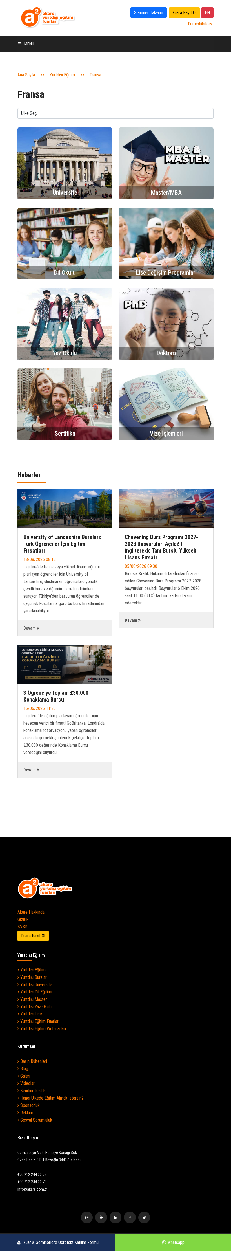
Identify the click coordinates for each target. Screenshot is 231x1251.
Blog (23, 1068)
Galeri (24, 1076)
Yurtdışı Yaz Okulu (35, 1006)
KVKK (22, 926)
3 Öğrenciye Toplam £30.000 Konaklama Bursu (55, 696)
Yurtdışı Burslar (33, 977)
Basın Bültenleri (33, 1061)
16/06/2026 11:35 (39, 708)
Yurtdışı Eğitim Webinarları (42, 1028)
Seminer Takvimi (148, 12)
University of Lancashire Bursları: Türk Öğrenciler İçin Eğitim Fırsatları (62, 544)
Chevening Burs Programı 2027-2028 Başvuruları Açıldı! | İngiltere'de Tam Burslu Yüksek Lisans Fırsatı (161, 547)
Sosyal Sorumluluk (35, 1120)
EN (207, 12)
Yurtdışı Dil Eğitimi (35, 992)
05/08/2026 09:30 (141, 566)
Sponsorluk (29, 1105)
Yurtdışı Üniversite (35, 984)
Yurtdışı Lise (30, 1014)
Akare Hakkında (31, 912)
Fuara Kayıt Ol (184, 12)
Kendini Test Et (33, 1090)
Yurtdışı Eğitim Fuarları (39, 1021)
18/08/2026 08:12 (39, 559)
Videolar (27, 1083)
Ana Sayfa (26, 75)
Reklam (26, 1112)
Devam (29, 628)
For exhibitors (200, 24)
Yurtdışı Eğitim (62, 75)
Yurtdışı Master (33, 999)
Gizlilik (22, 919)
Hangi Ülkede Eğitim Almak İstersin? (51, 1098)
